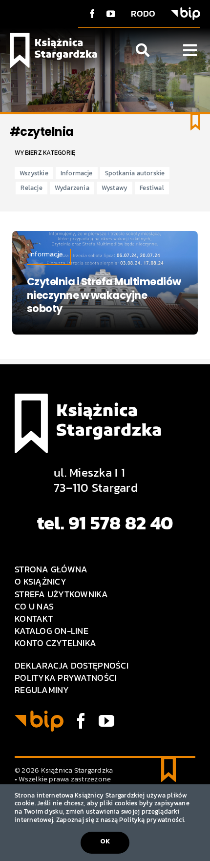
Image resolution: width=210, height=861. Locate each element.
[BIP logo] (185, 11)
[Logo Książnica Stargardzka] (53, 36)
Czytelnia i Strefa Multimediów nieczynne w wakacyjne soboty (104, 294)
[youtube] (110, 13)
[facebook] (92, 13)
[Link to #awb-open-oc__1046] (142, 50)
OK (105, 841)
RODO (143, 13)
